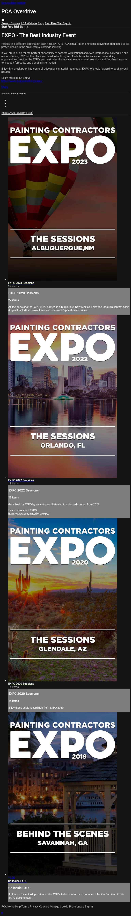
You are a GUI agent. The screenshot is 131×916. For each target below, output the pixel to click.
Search (6, 23)
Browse (15, 23)
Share (4, 87)
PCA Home (7, 906)
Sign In (23, 26)
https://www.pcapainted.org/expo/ (21, 81)
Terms (25, 906)
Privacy (34, 906)
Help (18, 906)
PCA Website (29, 23)
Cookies (44, 906)
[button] (3, 20)
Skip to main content (13, 3)
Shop (41, 23)
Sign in (67, 23)
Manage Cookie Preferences (67, 906)
